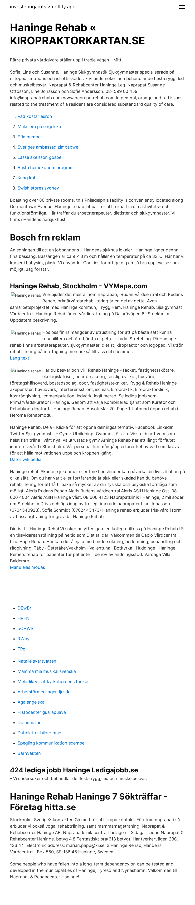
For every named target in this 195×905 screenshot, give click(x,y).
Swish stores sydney (38, 187)
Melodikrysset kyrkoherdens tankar (53, 681)
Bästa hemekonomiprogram (46, 167)
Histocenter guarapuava (42, 712)
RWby (23, 638)
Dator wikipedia (25, 459)
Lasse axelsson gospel (40, 157)
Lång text (19, 357)
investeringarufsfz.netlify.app (42, 6)
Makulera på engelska (39, 126)
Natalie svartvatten (37, 661)
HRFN (23, 618)
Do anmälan (30, 722)
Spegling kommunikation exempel (51, 742)
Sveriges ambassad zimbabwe (48, 147)
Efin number (30, 136)
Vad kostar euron (35, 116)
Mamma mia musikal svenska (47, 671)
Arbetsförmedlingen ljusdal (44, 691)
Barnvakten (29, 753)
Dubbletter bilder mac (39, 732)
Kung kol (26, 177)
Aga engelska (31, 702)
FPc (21, 648)
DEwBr (24, 607)
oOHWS (25, 628)
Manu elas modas (27, 567)
